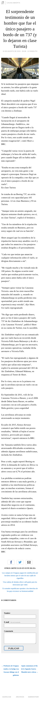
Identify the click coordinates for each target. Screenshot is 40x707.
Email (28, 562)
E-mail (12, 622)
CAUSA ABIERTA (13, 3)
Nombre (7, 613)
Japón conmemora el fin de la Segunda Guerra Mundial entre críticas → (29, 669)
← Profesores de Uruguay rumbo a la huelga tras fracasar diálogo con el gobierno (10, 670)
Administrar (33, 697)
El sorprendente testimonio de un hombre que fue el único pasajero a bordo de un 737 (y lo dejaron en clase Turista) (20, 29)
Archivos (20, 697)
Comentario (8, 631)
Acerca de (6, 697)
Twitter (20, 562)
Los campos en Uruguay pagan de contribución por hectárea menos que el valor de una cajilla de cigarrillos (20, 575)
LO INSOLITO (32, 51)
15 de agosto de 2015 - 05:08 (14, 51)
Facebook (11, 562)
